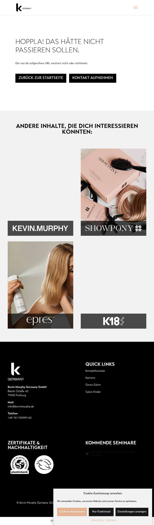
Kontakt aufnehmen (92, 78)
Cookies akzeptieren (72, 511)
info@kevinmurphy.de (21, 406)
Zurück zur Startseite (41, 78)
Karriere (90, 378)
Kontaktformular (95, 371)
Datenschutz (97, 520)
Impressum (111, 520)
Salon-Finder (93, 392)
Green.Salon (93, 385)
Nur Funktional (101, 511)
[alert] (112, 453)
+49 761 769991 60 (20, 418)
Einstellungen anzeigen (132, 511)
